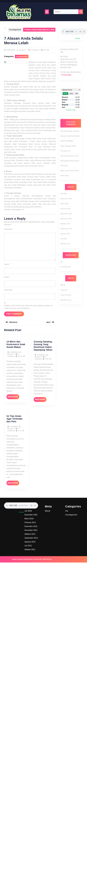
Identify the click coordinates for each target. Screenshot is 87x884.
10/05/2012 (11, 50)
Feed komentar (65, 295)
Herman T (22, 50)
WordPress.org (65, 300)
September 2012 (66, 229)
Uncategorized (15, 30)
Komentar (8, 229)
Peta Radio (66, 75)
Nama (7, 264)
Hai (61, 262)
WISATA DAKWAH (66, 141)
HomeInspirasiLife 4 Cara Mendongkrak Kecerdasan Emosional (69, 160)
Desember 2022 (66, 199)
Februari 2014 (65, 209)
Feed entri (64, 290)
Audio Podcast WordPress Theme (25, 559)
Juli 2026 (63, 194)
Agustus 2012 (65, 234)
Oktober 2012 (65, 224)
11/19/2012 (14, 426)
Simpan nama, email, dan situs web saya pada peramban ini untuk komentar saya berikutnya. (28, 307)
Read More (13, 397)
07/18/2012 (41, 355)
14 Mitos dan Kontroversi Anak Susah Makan (15, 344)
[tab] (47, 11)
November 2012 (66, 219)
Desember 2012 (66, 214)
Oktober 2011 (65, 244)
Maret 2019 (64, 204)
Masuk (62, 285)
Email (7, 277)
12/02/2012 (14, 352)
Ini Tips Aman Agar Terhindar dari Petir (14, 419)
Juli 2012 (63, 239)
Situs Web (8, 290)
